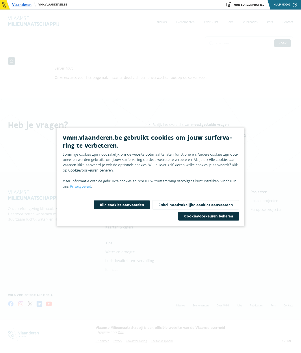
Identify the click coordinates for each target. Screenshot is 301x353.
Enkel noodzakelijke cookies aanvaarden (195, 204)
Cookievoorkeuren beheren (208, 216)
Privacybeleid (80, 186)
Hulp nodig (282, 4)
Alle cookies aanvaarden (122, 204)
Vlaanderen (22, 4)
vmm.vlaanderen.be (52, 4)
